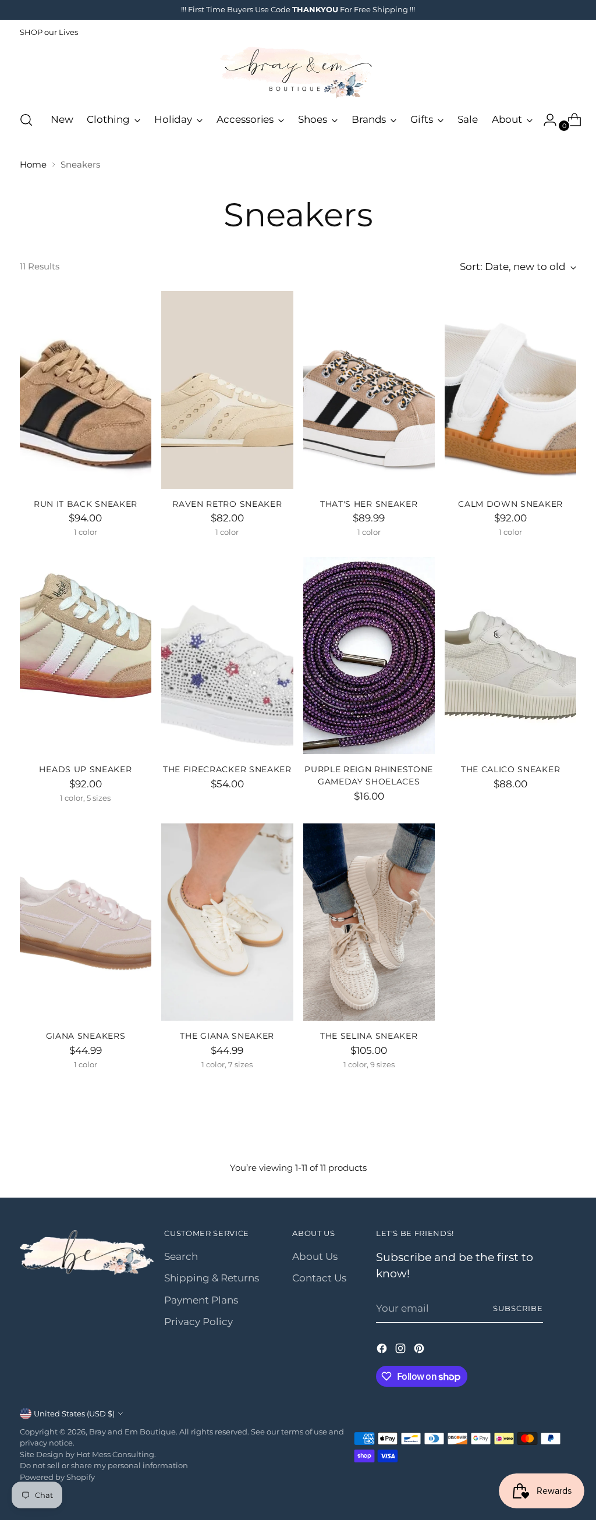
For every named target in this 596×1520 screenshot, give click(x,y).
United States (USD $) (74, 1413)
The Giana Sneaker (227, 1035)
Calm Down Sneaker (510, 504)
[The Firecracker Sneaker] (227, 656)
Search (181, 1256)
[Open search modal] (26, 120)
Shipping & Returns (211, 1278)
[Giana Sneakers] (85, 922)
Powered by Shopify (57, 1477)
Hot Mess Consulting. (116, 1454)
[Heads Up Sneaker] (85, 656)
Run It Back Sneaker (85, 504)
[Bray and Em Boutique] (298, 72)
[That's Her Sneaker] (369, 390)
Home (33, 164)
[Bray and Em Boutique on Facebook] (383, 1350)
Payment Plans (201, 1300)
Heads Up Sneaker (85, 769)
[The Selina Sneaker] (369, 922)
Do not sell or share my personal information (104, 1465)
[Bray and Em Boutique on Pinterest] (420, 1350)
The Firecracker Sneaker (227, 769)
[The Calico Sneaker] (510, 656)
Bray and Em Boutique (132, 1431)
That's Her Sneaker (368, 504)
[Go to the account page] (545, 120)
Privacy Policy (198, 1321)
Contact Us (319, 1278)
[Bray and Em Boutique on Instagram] (402, 1350)
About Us (315, 1256)
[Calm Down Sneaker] (510, 390)
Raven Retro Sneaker (227, 504)
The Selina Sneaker (368, 1035)
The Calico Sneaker (510, 769)
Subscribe (518, 1308)
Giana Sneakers (86, 1035)
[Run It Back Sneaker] (85, 390)
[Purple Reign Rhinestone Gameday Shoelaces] (369, 656)
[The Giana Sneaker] (227, 922)
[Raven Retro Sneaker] (227, 390)
